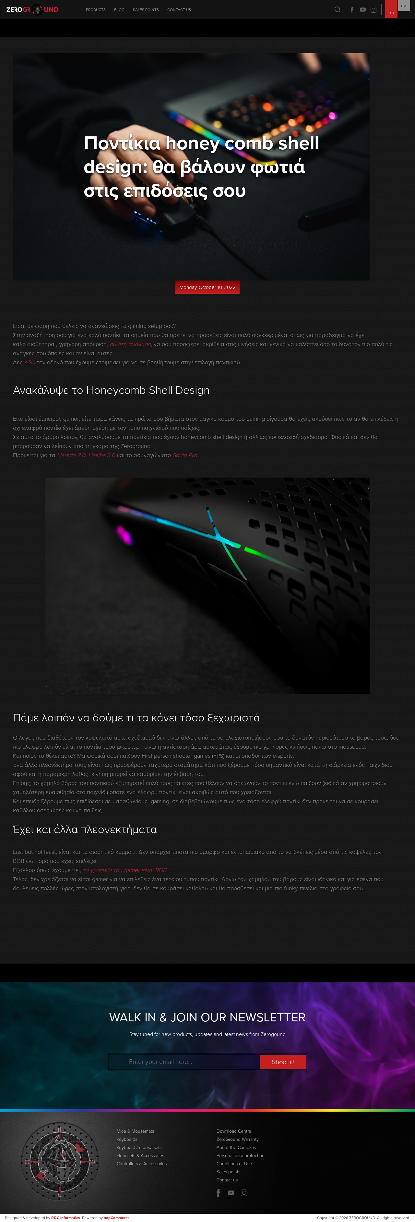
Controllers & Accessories (142, 1163)
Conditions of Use (234, 1163)
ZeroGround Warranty (238, 1139)
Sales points (146, 9)
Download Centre (234, 1131)
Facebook (352, 10)
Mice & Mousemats (135, 1131)
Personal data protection (241, 1155)
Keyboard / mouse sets (139, 1147)
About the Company (236, 1147)
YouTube (363, 10)
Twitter (373, 10)
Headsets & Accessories (140, 1155)
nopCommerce (117, 1218)
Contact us (179, 9)
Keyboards (127, 1139)
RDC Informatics (65, 1218)
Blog (119, 9)
